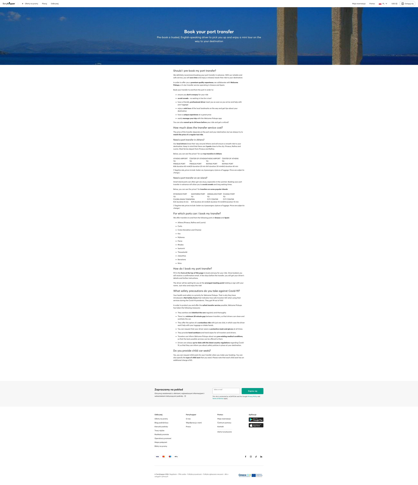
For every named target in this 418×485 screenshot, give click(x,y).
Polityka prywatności (194, 474)
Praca (188, 426)
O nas (188, 419)
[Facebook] (245, 456)
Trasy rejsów (159, 430)
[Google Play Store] (256, 419)
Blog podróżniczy (161, 423)
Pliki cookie (182, 474)
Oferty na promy (31, 4)
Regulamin (173, 474)
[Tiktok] (256, 456)
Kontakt (220, 426)
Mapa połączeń (161, 442)
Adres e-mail (218, 389)
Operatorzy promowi (163, 438)
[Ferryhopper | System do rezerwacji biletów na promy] (9, 3)
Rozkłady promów (162, 434)
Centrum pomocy (224, 423)
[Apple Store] (256, 425)
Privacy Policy (252, 396)
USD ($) (394, 4)
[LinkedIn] (261, 456)
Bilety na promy (161, 446)
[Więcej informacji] (185, 396)
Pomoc (372, 4)
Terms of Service (217, 398)
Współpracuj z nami (194, 423)
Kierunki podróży (161, 426)
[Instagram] (251, 456)
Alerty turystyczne (224, 432)
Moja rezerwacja (359, 4)
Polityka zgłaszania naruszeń (213, 474)
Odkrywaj (55, 4)
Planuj (44, 4)
